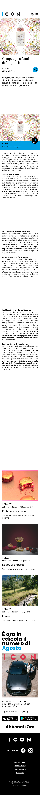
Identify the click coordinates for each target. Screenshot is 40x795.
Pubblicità (20, 773)
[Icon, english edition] (32, 15)
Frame (6, 616)
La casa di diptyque (13, 565)
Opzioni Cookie (20, 769)
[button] (34, 47)
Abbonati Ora (20, 727)
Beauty (8, 504)
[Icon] (11, 15)
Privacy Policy (20, 762)
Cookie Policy (20, 766)
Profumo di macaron (14, 511)
